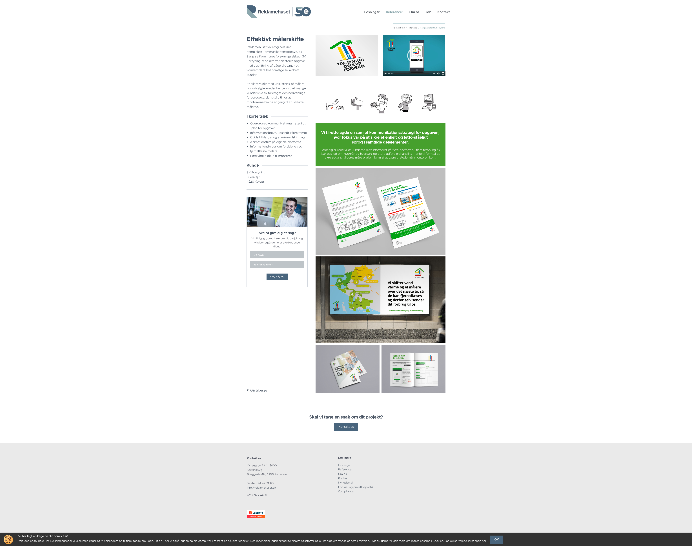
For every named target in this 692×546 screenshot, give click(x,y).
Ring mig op (277, 276)
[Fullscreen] (443, 73)
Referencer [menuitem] (345, 469)
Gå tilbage (258, 390)
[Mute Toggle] (438, 73)
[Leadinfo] (256, 517)
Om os (414, 12)
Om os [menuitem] (342, 473)
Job (428, 12)
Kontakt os (346, 426)
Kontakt (443, 12)
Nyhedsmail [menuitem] (345, 482)
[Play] (385, 73)
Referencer (394, 12)
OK (496, 539)
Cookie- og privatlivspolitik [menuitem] (356, 487)
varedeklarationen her (472, 541)
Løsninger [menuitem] (344, 465)
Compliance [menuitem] (346, 491)
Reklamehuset (399, 28)
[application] (414, 55)
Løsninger (372, 12)
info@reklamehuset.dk (261, 487)
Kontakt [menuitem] (343, 478)
